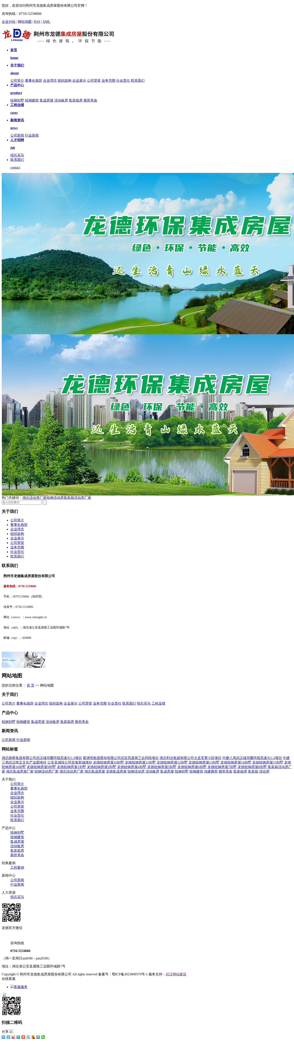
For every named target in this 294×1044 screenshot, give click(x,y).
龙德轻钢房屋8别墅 (252, 767)
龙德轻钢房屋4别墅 (131, 767)
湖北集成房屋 (94, 771)
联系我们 (138, 80)
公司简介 (17, 80)
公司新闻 (17, 135)
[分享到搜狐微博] (33, 1037)
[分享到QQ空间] (38, 1037)
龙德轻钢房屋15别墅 (267, 762)
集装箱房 (76, 100)
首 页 (30, 685)
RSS (37, 21)
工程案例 (17, 867)
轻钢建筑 (32, 100)
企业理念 (50, 80)
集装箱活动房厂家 (77, 497)
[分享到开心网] (23, 1037)
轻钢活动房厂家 (46, 771)
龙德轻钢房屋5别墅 (161, 767)
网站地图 (25, 21)
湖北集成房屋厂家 (20, 771)
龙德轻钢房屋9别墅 (41, 767)
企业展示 (79, 80)
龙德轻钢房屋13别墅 (204, 762)
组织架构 (64, 80)
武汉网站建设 (176, 974)
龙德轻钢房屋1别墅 (71, 767)
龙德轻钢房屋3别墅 (101, 767)
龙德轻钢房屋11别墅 (140, 762)
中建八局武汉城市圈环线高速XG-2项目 (252, 758)
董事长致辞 (33, 80)
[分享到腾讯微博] (18, 1037)
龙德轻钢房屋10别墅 (108, 762)
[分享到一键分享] (8, 1037)
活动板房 (61, 100)
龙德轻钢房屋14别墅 (235, 762)
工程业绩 (158, 703)
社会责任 (123, 80)
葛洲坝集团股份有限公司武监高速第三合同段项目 (121, 758)
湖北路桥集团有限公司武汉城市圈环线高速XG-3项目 (42, 758)
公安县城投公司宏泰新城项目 (69, 762)
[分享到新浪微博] (13, 1037)
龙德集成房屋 (116, 771)
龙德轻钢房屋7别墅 (222, 767)
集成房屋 (46, 100)
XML (46, 21)
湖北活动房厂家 (34, 497)
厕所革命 (90, 100)
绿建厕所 (211, 771)
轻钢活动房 (55, 497)
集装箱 (253, 771)
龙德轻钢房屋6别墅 (192, 767)
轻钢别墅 (17, 100)
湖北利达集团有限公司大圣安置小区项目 (190, 758)
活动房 (264, 771)
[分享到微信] (43, 1037)
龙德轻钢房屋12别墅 (172, 762)
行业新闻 (32, 135)
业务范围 (108, 80)
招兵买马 (17, 155)
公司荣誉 (94, 80)
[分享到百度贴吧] (28, 1037)
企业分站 (8, 21)
